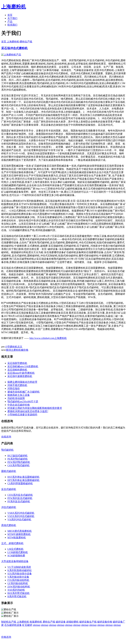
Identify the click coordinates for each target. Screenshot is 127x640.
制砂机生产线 (8, 621)
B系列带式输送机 (16, 596)
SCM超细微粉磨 (16, 555)
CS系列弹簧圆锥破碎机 (20, 483)
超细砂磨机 (72, 621)
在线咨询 (6, 436)
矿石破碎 (27, 625)
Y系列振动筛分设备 (18, 577)
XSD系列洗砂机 (16, 590)
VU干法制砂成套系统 (19, 567)
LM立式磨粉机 (15, 549)
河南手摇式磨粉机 (17, 385)
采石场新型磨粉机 (17, 363)
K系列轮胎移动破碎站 (19, 570)
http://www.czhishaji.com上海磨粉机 (48, 338)
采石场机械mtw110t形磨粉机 (22, 366)
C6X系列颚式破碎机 (18, 465)
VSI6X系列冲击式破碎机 (20, 513)
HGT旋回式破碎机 (17, 455)
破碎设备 (61, 621)
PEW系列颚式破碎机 (18, 462)
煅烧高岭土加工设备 (18, 395)
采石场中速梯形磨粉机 (19, 376)
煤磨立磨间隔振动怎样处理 (22, 382)
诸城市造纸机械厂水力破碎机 (23, 391)
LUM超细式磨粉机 (17, 552)
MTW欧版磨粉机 (16, 537)
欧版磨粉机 (36, 621)
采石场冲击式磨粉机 (14, 48)
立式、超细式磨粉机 (12, 543)
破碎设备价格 (104, 621)
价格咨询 (6, 637)
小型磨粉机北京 (13, 346)
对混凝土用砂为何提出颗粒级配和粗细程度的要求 (34, 408)
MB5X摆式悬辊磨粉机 (19, 531)
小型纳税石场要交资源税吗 (22, 414)
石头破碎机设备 (13, 625)
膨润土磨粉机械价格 (17, 350)
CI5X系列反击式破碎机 (20, 495)
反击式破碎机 (8, 489)
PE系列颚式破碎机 (17, 459)
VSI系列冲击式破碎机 (19, 519)
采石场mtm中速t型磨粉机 (21, 373)
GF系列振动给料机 (17, 583)
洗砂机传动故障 (16, 398)
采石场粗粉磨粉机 (17, 369)
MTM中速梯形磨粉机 (19, 534)
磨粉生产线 (26, 41)
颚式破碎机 (7, 450)
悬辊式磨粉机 (8, 525)
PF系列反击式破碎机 (18, 501)
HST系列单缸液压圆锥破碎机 (23, 477)
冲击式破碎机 (8, 507)
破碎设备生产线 (88, 621)
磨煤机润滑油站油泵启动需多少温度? (27, 411)
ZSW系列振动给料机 (18, 586)
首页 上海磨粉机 (10, 41)
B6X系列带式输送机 (18, 593)
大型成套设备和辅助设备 (14, 561)
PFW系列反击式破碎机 (19, 498)
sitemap (36, 625)
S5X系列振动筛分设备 (19, 573)
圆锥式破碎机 (8, 471)
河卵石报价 (13, 388)
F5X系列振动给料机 (18, 580)
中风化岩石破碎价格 (18, 404)
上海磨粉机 (23, 621)
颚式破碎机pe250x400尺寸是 (22, 401)
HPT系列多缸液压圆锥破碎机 (23, 480)
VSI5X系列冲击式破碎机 (20, 516)
